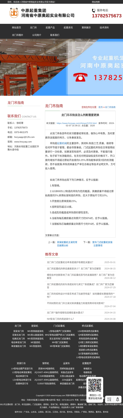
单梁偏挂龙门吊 (18, 346)
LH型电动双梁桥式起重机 (88, 357)
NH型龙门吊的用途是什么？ (61, 319)
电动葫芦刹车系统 (87, 376)
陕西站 (91, 412)
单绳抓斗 (87, 368)
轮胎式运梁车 (67, 372)
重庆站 (98, 412)
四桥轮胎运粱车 (67, 368)
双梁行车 (21, 363)
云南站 (41, 412)
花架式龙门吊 (18, 335)
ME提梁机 (35, 342)
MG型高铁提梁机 (35, 338)
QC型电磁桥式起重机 (88, 353)
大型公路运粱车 (67, 376)
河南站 (77, 412)
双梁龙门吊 (18, 331)
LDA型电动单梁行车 (22, 380)
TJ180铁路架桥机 (46, 376)
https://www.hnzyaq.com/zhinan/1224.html (77, 123)
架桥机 (45, 363)
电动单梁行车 (22, 376)
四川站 (62, 412)
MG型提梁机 (35, 346)
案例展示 (86, 27)
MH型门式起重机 (60, 342)
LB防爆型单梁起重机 (88, 346)
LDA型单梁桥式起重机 (88, 331)
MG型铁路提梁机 (35, 331)
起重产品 (50, 27)
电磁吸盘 (87, 372)
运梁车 (66, 363)
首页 (100, 107)
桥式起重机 (87, 326)
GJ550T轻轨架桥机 (46, 383)
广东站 (26, 412)
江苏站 (55, 412)
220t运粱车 (67, 380)
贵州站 (69, 412)
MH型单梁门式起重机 (60, 346)
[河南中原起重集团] (41, 12)
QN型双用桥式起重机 (88, 335)
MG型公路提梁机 (35, 335)
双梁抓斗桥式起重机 (88, 350)
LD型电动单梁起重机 (22, 372)
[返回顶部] (118, 399)
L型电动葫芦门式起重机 (60, 331)
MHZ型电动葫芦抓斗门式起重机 (60, 335)
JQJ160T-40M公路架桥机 (46, 372)
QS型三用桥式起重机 (88, 342)
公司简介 (36, 35)
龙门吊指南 (110, 107)
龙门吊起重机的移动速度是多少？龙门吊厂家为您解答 (74, 268)
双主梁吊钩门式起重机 (60, 338)
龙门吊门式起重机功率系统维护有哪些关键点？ (70, 262)
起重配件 (86, 363)
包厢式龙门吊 (18, 338)
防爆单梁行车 (22, 383)
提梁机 (34, 326)
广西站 (84, 412)
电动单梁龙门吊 (18, 342)
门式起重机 (59, 326)
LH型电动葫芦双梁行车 (22, 368)
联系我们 (54, 35)
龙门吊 (33, 27)
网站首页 (16, 27)
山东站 (33, 412)
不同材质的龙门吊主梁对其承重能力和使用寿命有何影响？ (76, 303)
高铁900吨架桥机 (46, 368)
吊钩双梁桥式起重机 (88, 338)
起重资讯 (68, 27)
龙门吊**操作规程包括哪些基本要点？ (66, 312)
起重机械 (62, 143)
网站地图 (96, 2)
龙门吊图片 (17, 35)
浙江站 (48, 412)
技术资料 (104, 27)
